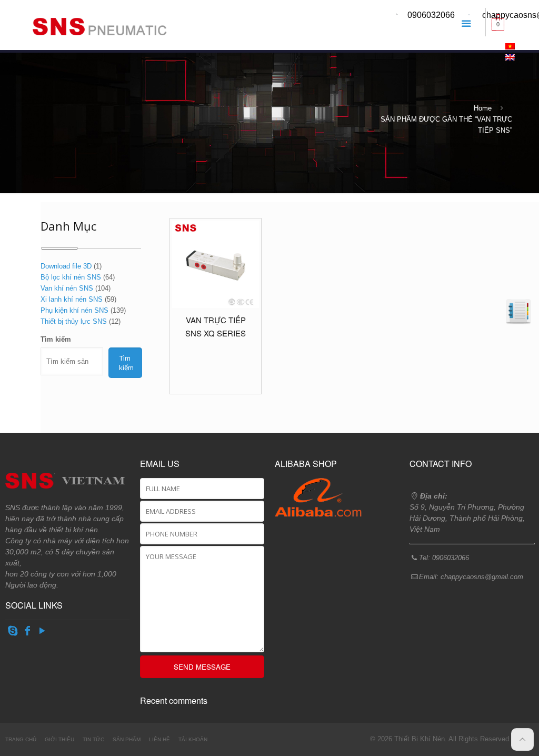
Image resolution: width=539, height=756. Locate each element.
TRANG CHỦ (20, 739)
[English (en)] (510, 58)
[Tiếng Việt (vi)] (510, 47)
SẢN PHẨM (127, 739)
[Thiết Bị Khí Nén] (97, 23)
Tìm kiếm (56, 339)
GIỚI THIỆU (59, 739)
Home (483, 108)
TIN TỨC (93, 739)
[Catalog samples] (518, 311)
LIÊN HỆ (159, 739)
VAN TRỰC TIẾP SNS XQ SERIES (215, 326)
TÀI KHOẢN (192, 739)
